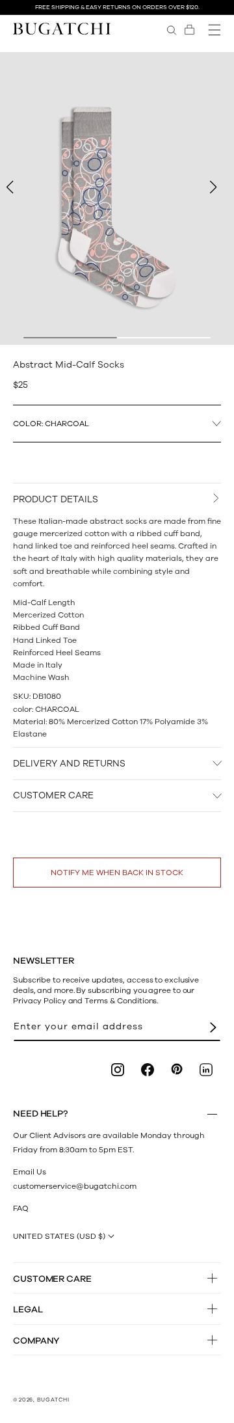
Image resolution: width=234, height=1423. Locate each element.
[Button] (212, 1114)
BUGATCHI (53, 1399)
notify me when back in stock (117, 872)
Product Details (55, 499)
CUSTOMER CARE (53, 795)
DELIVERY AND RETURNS (69, 763)
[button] (189, 30)
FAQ (21, 1208)
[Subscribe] (213, 1027)
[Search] (171, 30)
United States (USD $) (59, 1236)
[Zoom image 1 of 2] (117, 198)
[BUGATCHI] (61, 28)
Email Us (29, 1172)
